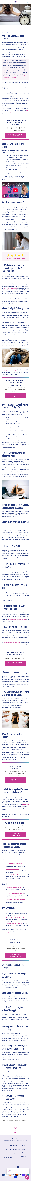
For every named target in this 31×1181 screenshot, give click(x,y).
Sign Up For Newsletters (15, 1149)
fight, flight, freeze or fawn (10, 288)
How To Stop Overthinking (12, 869)
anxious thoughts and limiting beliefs (17, 619)
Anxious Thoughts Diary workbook (12, 642)
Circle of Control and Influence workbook (14, 370)
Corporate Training (11, 1145)
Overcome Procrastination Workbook (15, 917)
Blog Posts (24, 1143)
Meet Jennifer (15, 1138)
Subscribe (23, 1156)
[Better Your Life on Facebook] (13, 1166)
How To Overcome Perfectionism (14, 863)
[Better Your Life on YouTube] (18, 1166)
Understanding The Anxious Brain (14, 875)
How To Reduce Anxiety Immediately (15, 893)
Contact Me (22, 1145)
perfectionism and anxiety (18, 446)
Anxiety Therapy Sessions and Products (15, 1140)
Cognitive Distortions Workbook (14, 923)
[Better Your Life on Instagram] (15, 1166)
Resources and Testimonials (12, 1143)
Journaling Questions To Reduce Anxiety (16, 912)
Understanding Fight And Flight (13, 887)
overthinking (25, 804)
